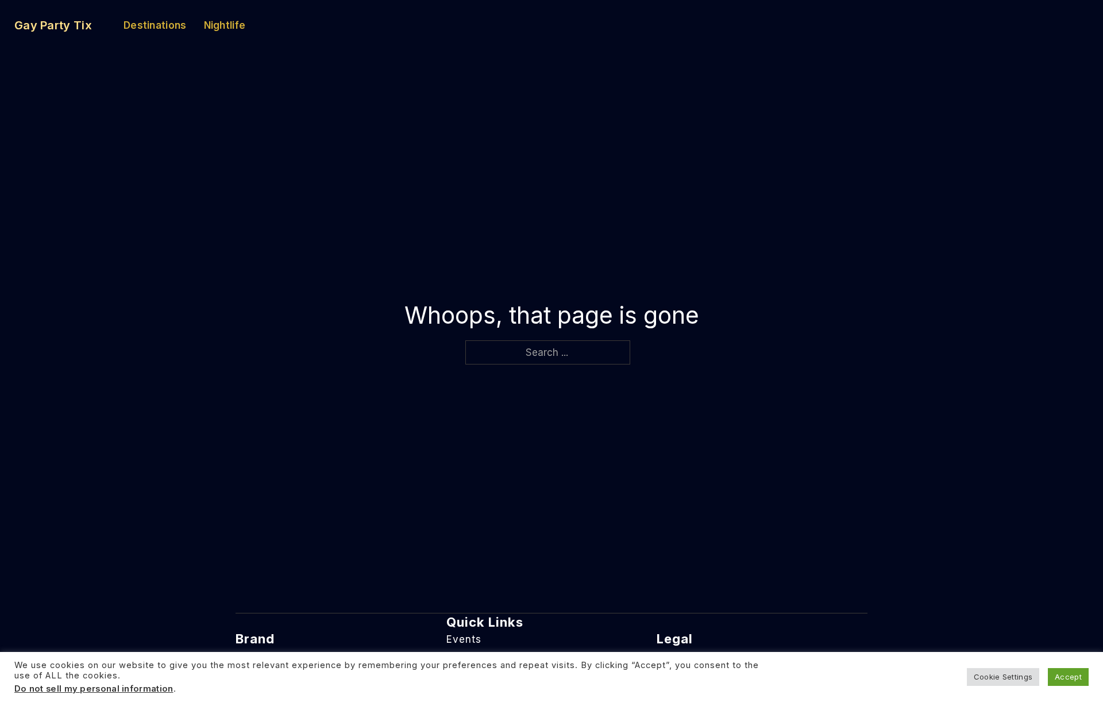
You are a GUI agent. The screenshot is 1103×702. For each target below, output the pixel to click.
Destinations (155, 25)
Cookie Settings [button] (1003, 676)
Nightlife (225, 25)
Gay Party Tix (53, 25)
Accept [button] (1068, 676)
